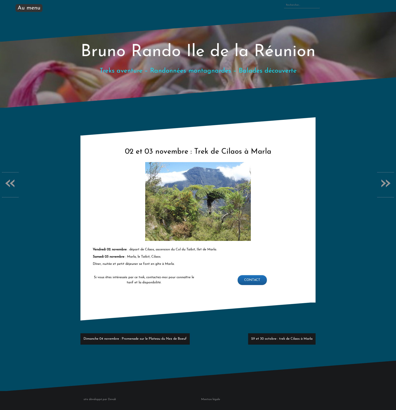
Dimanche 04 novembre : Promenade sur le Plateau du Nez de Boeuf (135, 338)
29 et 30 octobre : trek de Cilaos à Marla (281, 338)
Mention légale (210, 399)
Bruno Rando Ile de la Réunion (198, 51)
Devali (112, 399)
